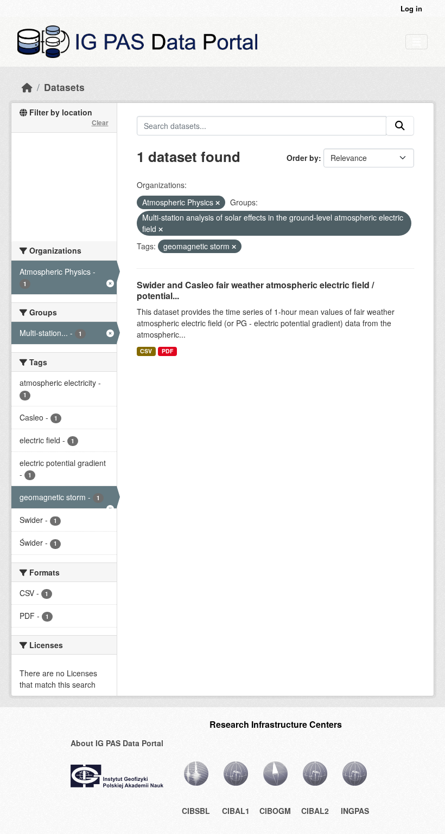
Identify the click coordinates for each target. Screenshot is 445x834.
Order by (303, 157)
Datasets (64, 87)
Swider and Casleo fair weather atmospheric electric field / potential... (255, 290)
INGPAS (355, 810)
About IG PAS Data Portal (117, 743)
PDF (167, 351)
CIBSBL (196, 810)
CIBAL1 (236, 810)
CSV (146, 351)
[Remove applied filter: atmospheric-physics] (217, 202)
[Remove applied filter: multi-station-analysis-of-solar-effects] (160, 229)
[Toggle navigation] (416, 42)
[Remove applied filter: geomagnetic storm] (234, 246)
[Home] (27, 87)
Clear (100, 122)
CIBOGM (275, 810)
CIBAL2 (315, 810)
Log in (411, 8)
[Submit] (400, 125)
